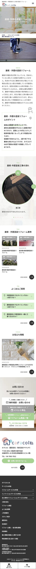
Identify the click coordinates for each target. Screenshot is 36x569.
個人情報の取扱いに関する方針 (11, 535)
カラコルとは (6, 483)
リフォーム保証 (6, 505)
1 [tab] (13, 217)
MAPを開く (14, 467)
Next (33, 186)
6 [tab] (22, 217)
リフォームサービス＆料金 (10, 490)
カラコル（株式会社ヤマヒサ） (18, 560)
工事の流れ (5, 502)
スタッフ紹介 (6, 517)
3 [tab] (17, 217)
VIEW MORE (23, 277)
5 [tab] (20, 217)
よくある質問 (6, 509)
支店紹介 (4, 524)
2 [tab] (15, 217)
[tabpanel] (18, 193)
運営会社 (4, 520)
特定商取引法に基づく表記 (10, 539)
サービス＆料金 (6, 486)
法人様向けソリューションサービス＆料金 (14, 498)
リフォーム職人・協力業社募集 (11, 528)
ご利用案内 (5, 513)
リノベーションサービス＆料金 (11, 494)
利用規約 (4, 531)
